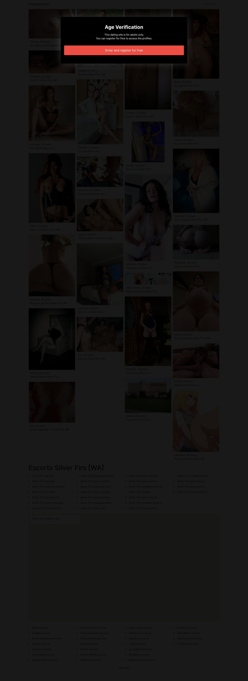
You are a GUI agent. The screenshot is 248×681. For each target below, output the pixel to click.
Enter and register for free (124, 50)
